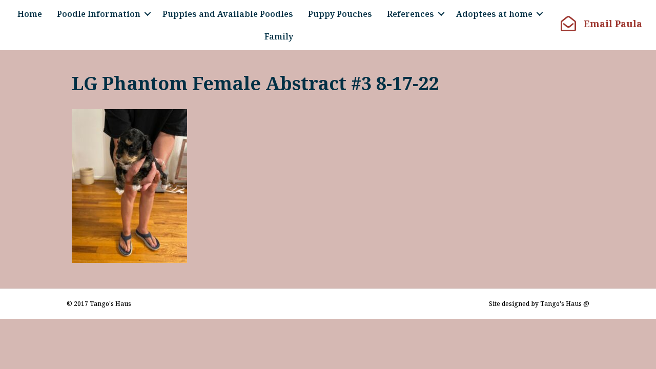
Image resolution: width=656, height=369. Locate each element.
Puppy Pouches (340, 13)
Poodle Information (98, 13)
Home (29, 13)
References (410, 13)
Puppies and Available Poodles (227, 13)
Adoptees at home (494, 13)
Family (278, 36)
